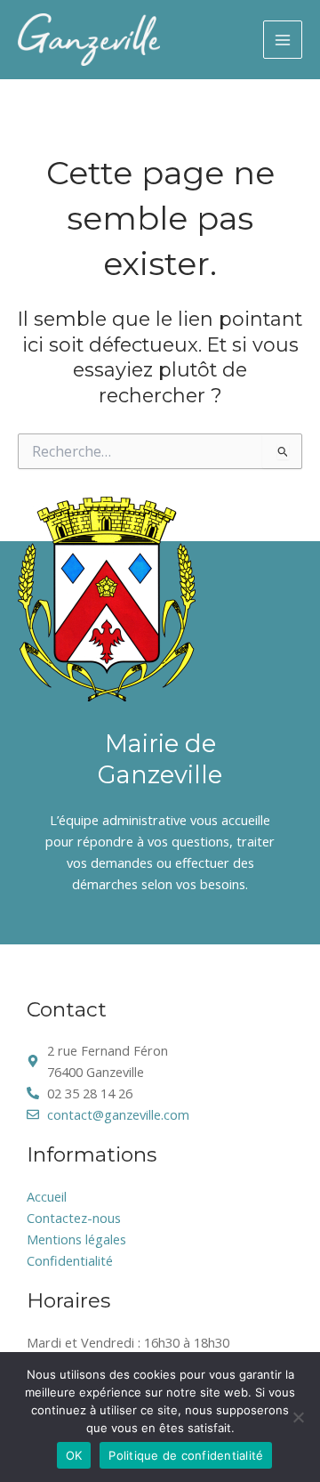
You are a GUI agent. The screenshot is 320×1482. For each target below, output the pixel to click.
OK (74, 1455)
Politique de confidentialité (185, 1455)
